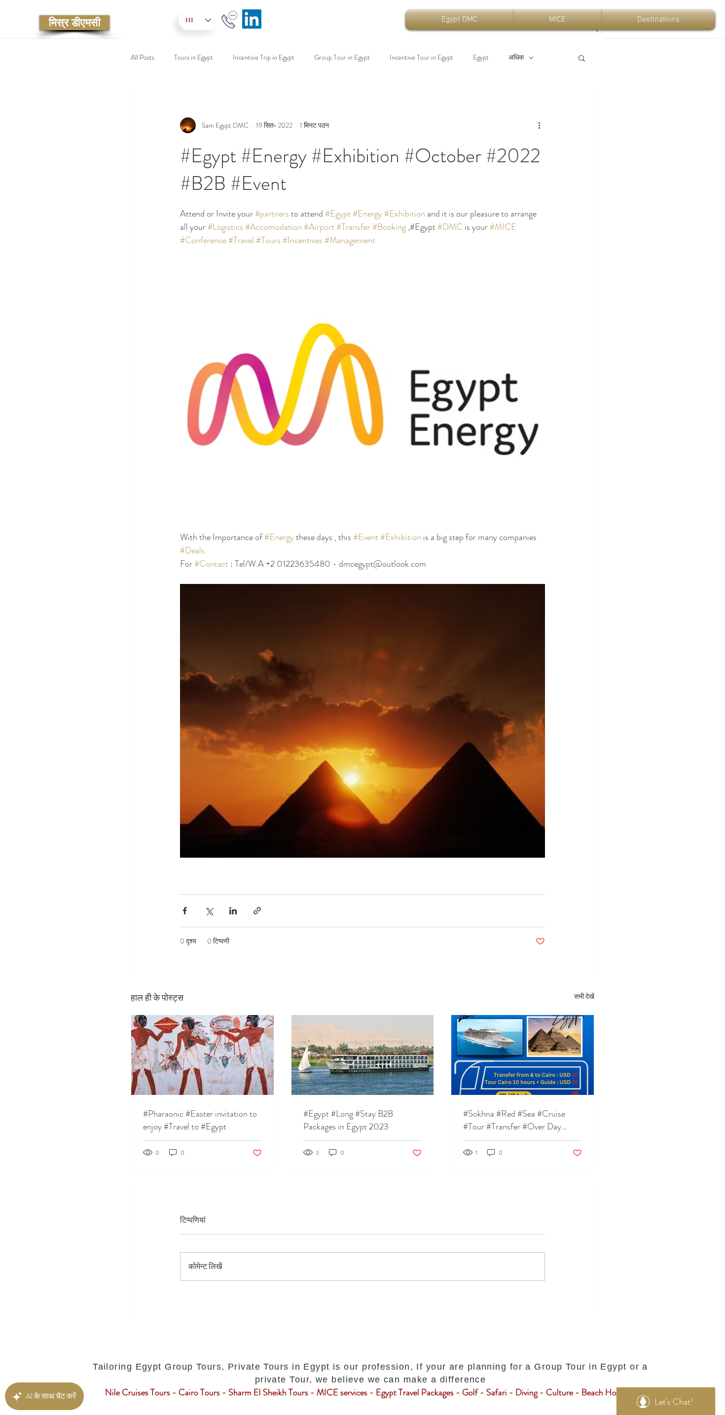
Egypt (481, 57)
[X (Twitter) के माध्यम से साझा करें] (209, 910)
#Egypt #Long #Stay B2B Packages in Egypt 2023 (348, 1120)
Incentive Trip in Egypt (263, 57)
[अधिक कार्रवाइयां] (539, 125)
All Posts (142, 57)
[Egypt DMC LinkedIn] (251, 19)
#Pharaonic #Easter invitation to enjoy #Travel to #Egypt (200, 1120)
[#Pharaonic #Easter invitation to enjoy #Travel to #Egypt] (202, 1055)
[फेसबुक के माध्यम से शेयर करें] (184, 910)
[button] (581, 58)
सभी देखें (584, 996)
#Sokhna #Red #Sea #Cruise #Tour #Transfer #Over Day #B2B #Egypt (514, 1120)
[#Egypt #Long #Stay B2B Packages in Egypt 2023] (362, 1055)
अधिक (516, 57)
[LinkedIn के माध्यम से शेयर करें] (233, 910)
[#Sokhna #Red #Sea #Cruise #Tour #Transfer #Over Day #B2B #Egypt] (522, 1055)
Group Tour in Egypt (342, 57)
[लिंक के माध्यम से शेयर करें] (257, 910)
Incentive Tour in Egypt (421, 57)
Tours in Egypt (193, 57)
